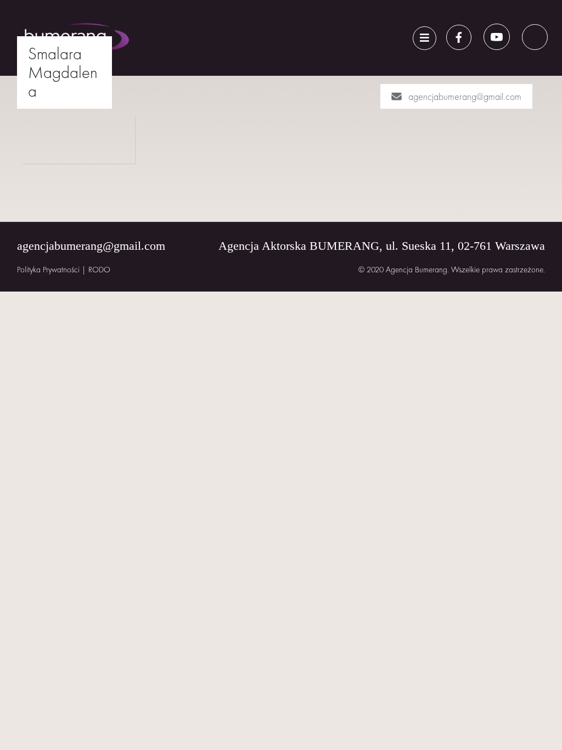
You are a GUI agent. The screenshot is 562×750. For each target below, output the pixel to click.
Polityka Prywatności (48, 269)
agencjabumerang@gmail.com (464, 96)
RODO (99, 269)
